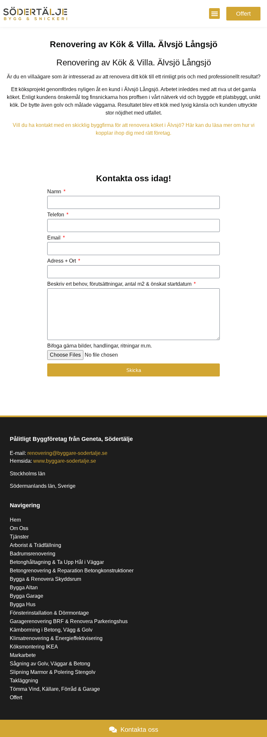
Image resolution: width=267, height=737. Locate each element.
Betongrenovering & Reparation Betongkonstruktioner (72, 570)
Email (54, 237)
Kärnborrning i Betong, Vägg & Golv (51, 630)
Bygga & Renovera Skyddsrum (45, 579)
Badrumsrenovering (32, 553)
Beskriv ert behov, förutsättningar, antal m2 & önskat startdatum (120, 284)
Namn (55, 191)
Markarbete (23, 655)
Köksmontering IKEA (34, 646)
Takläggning (24, 680)
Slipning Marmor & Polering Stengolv (52, 672)
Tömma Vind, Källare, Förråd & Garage (55, 689)
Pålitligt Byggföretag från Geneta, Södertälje (71, 439)
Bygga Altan (24, 587)
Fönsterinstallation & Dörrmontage (49, 613)
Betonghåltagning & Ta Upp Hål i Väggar (57, 562)
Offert (16, 697)
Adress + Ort (62, 261)
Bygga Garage (26, 596)
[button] (214, 13)
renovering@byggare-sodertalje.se (67, 453)
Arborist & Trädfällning (35, 545)
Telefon (56, 214)
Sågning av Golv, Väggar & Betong (50, 663)
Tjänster (19, 536)
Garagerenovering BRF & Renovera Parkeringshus (69, 621)
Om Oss (19, 528)
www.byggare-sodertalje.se (64, 461)
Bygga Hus (22, 604)
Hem (15, 520)
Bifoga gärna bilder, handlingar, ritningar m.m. (99, 345)
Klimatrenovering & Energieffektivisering (56, 638)
